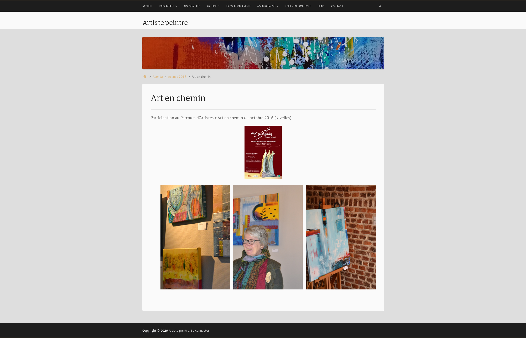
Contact (337, 6)
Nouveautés (192, 6)
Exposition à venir (238, 6)
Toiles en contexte (298, 6)
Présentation (168, 6)
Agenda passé (266, 6)
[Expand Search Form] (380, 5)
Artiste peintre (165, 23)
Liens (321, 6)
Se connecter (200, 330)
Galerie (212, 6)
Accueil (147, 6)
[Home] (144, 76)
